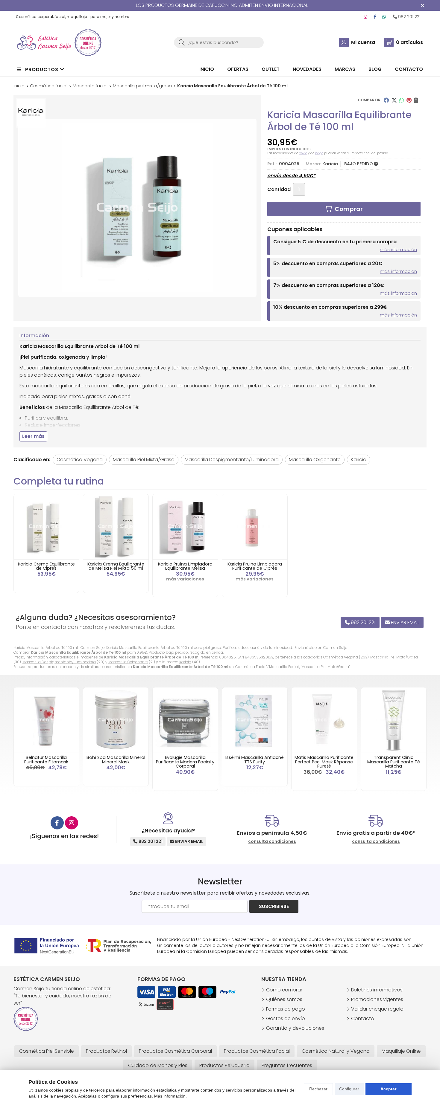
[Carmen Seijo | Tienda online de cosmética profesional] (44, 42)
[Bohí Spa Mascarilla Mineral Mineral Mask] (115, 720)
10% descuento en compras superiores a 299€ (330, 307)
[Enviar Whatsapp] (384, 17)
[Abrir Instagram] (365, 17)
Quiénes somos (284, 999)
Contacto (362, 1018)
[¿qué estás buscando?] (219, 42)
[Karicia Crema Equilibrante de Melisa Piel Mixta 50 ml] (115, 526)
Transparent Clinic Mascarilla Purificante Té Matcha (393, 761)
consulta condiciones (272, 841)
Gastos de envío (285, 1018)
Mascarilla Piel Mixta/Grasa (394, 657)
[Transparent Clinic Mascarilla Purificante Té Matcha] (393, 720)
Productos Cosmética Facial (257, 1051)
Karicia (185, 661)
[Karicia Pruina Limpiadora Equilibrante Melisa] (185, 526)
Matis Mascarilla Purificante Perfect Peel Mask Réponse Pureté (324, 761)
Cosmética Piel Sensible (46, 1051)
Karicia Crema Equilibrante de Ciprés (46, 566)
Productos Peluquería (224, 1065)
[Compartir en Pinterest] (409, 100)
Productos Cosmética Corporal (175, 1051)
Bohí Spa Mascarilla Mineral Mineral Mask (116, 759)
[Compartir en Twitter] (394, 100)
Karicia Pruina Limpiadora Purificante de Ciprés (254, 566)
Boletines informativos (377, 989)
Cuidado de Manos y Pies (157, 1065)
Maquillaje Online (401, 1051)
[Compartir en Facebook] (386, 100)
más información (398, 250)
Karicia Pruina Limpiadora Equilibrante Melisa (185, 566)
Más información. (170, 1096)
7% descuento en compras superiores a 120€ (328, 285)
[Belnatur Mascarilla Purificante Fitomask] (46, 720)
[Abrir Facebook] (375, 17)
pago (319, 153)
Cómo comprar (284, 989)
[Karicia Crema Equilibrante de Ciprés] (46, 526)
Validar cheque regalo (377, 1008)
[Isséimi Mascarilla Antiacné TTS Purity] (254, 720)
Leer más (33, 436)
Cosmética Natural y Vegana (336, 1051)
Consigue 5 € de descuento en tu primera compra (335, 241)
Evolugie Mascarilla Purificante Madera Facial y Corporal (185, 761)
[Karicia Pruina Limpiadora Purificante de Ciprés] (254, 526)
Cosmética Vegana (340, 657)
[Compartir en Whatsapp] (401, 100)
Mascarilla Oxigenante (128, 661)
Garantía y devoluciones (295, 1028)
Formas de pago (285, 1008)
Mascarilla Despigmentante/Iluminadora (59, 661)
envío (303, 153)
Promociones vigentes (377, 999)
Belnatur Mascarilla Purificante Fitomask (46, 759)
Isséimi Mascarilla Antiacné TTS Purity (254, 759)
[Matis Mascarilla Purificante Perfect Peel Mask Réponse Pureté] (324, 720)
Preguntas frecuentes (287, 1065)
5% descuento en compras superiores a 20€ (328, 263)
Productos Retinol (106, 1051)
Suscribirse (274, 906)
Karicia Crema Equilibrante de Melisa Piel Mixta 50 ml (115, 566)
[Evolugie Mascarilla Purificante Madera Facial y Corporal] (185, 720)
